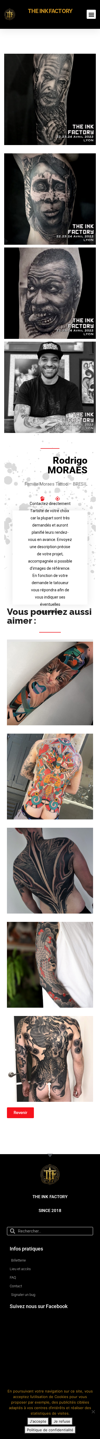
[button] (91, 14)
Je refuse (62, 1421)
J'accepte (38, 1421)
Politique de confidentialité (50, 1430)
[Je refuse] (93, 1411)
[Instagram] (42, 499)
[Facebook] (57, 499)
